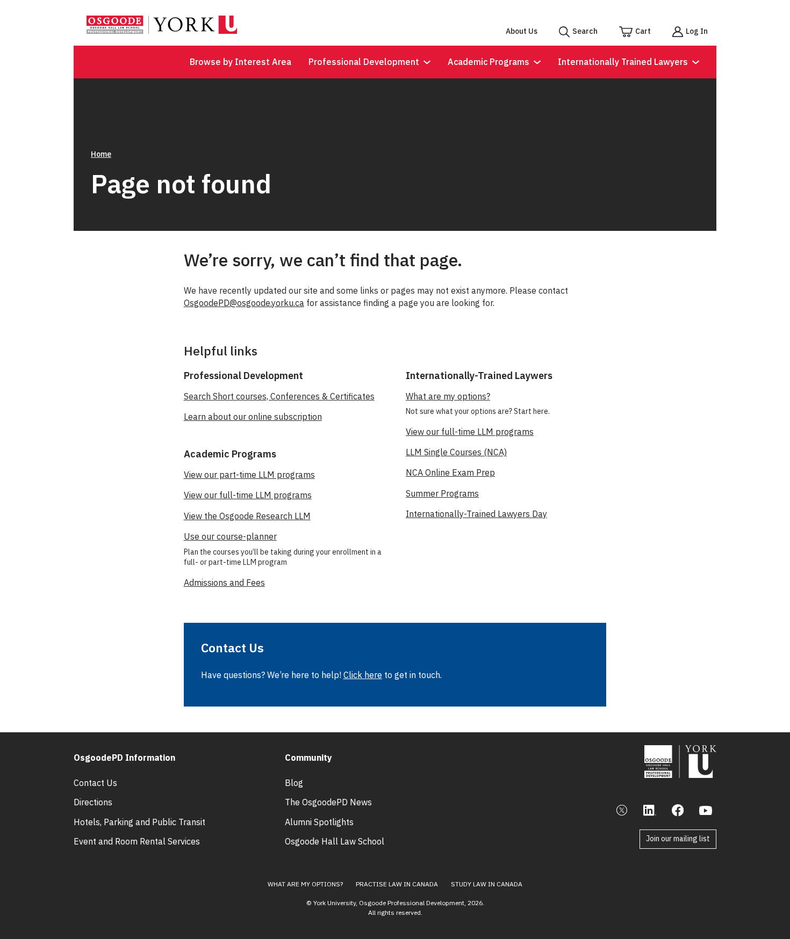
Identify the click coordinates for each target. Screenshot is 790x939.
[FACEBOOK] (677, 810)
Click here (362, 674)
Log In (697, 31)
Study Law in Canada (486, 884)
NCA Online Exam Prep (450, 472)
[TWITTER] (622, 810)
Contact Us (95, 782)
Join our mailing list (678, 838)
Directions (93, 802)
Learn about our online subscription (253, 416)
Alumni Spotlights (319, 822)
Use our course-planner (230, 536)
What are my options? (448, 396)
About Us (521, 31)
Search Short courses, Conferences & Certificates (279, 396)
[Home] (162, 30)
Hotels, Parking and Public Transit (139, 822)
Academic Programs (488, 61)
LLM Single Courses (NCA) (456, 452)
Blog (294, 782)
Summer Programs (442, 493)
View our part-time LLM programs (249, 474)
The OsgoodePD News (328, 802)
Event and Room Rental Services (137, 841)
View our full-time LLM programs (248, 495)
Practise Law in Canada (397, 884)
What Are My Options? (305, 884)
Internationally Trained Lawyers (623, 61)
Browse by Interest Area (240, 61)
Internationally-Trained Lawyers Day (476, 513)
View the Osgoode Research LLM (247, 516)
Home (101, 154)
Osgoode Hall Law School (334, 841)
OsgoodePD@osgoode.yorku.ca (244, 302)
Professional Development (363, 61)
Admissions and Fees (224, 582)
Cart (643, 31)
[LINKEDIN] (649, 810)
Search (585, 31)
